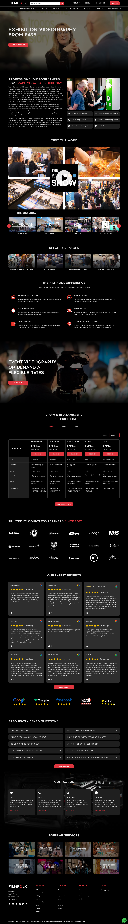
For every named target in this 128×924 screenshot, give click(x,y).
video (10, 9)
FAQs (80, 893)
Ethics (59, 899)
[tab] (51, 427)
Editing (38, 896)
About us (60, 890)
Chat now (82, 890)
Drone (38, 899)
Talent (38, 908)
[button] (10, 9)
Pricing (88, 3)
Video (37, 890)
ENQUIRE (114, 3)
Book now (38, 454)
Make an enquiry (84, 896)
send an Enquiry (18, 45)
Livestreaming (40, 902)
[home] (17, 3)
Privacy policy (105, 890)
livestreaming (71, 9)
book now (18, 382)
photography (26, 9)
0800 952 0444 (12, 900)
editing (42, 9)
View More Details (64, 504)
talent (98, 9)
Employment (61, 896)
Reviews (60, 908)
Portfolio (60, 905)
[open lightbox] (64, 178)
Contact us (61, 893)
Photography (40, 893)
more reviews (64, 687)
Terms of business (106, 893)
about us (77, 3)
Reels (86, 9)
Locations (60, 902)
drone (55, 9)
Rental (38, 911)
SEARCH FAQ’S (64, 766)
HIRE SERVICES (114, 9)
